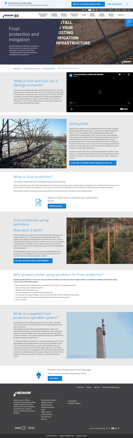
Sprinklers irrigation (74, 403)
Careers (110, 10)
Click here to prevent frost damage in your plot (91, 163)
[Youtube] (89, 10)
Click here (53, 378)
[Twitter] (85, 10)
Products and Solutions (31, 68)
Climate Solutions (102, 15)
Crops (84, 15)
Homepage (17, 68)
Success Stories (46, 417)
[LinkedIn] (92, 10)
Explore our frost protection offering (31, 261)
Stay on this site (115, 4)
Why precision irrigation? (49, 400)
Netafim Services (64, 15)
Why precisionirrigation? (43, 15)
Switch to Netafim (87, 4)
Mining (124, 10)
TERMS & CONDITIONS (66, 436)
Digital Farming (92, 15)
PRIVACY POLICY (81, 436)
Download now (55, 206)
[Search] (128, 15)
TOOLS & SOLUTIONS (48, 68)
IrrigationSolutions (54, 15)
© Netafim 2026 (51, 436)
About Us (121, 15)
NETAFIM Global (114, 387)
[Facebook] (82, 10)
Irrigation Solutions (47, 402)
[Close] (127, 4)
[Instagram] (95, 10)
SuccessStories (111, 15)
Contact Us (102, 10)
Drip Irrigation (72, 401)
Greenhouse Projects (74, 15)
